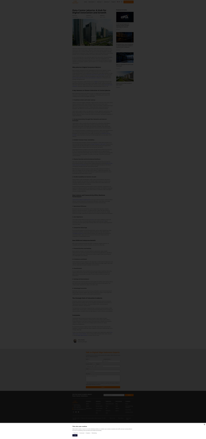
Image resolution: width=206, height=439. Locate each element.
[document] (103, 219)
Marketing (94, 433)
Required (76, 433)
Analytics (88, 433)
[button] (204, 424)
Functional (82, 433)
